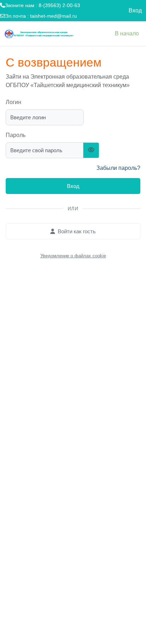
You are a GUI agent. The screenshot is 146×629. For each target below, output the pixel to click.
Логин (13, 102)
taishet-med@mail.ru (53, 16)
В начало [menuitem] (127, 33)
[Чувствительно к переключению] (91, 150)
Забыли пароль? (118, 168)
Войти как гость (77, 231)
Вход (135, 10)
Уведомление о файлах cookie (73, 255)
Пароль (16, 135)
